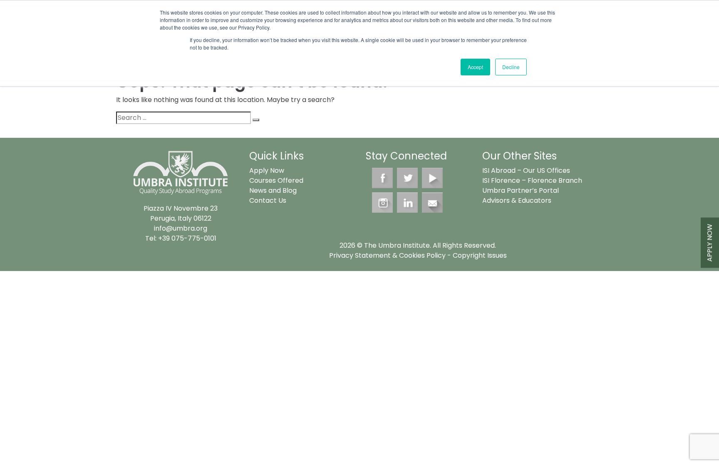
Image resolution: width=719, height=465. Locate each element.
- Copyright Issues (476, 255)
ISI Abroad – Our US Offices (526, 170)
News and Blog (273, 190)
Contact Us (267, 200)
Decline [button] (511, 66)
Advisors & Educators (516, 200)
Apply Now (709, 242)
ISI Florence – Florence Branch (532, 180)
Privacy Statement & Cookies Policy (387, 255)
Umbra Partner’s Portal (520, 190)
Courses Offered (276, 180)
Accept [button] (475, 66)
